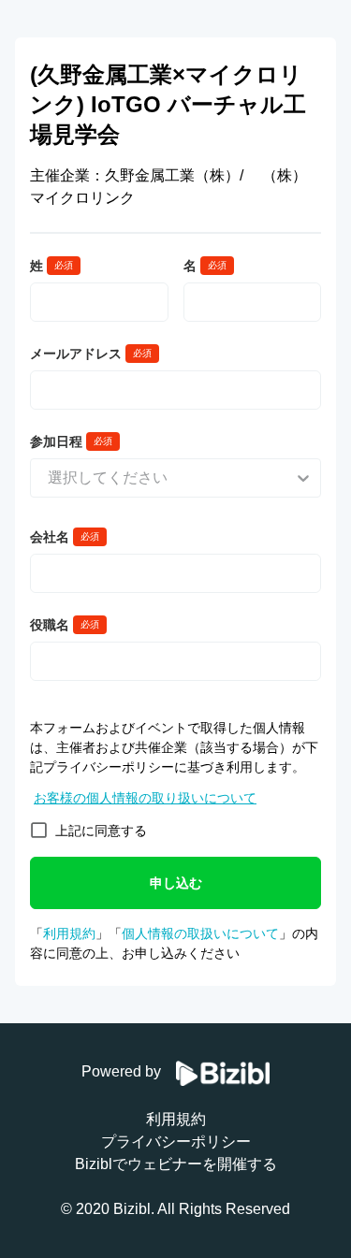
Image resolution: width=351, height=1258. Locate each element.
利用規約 (69, 933)
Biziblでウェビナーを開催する (176, 1164)
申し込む (176, 882)
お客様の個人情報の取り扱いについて (145, 797)
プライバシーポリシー (176, 1142)
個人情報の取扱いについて (200, 933)
